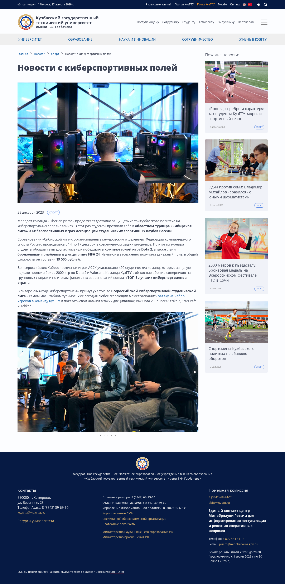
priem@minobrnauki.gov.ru (238, 544)
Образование (80, 39)
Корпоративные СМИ (118, 513)
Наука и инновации (137, 39)
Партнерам (246, 22)
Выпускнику (226, 22)
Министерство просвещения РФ (125, 537)
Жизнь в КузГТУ (253, 39)
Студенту (188, 22)
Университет (30, 39)
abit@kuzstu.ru (219, 503)
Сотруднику (170, 22)
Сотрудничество (197, 39)
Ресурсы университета (36, 521)
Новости (39, 54)
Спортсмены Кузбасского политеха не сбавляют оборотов (231, 353)
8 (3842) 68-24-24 (220, 497)
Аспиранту (206, 22)
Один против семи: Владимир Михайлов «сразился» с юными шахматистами (235, 191)
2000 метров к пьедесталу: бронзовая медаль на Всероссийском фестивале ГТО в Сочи (232, 273)
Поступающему (148, 22)
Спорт (55, 54)
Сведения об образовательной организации (134, 519)
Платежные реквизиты (118, 524)
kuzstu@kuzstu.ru (31, 512)
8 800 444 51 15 (233, 539)
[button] (194, 372)
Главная (23, 54)
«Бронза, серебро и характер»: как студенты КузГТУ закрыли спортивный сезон (236, 113)
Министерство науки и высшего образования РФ (137, 532)
